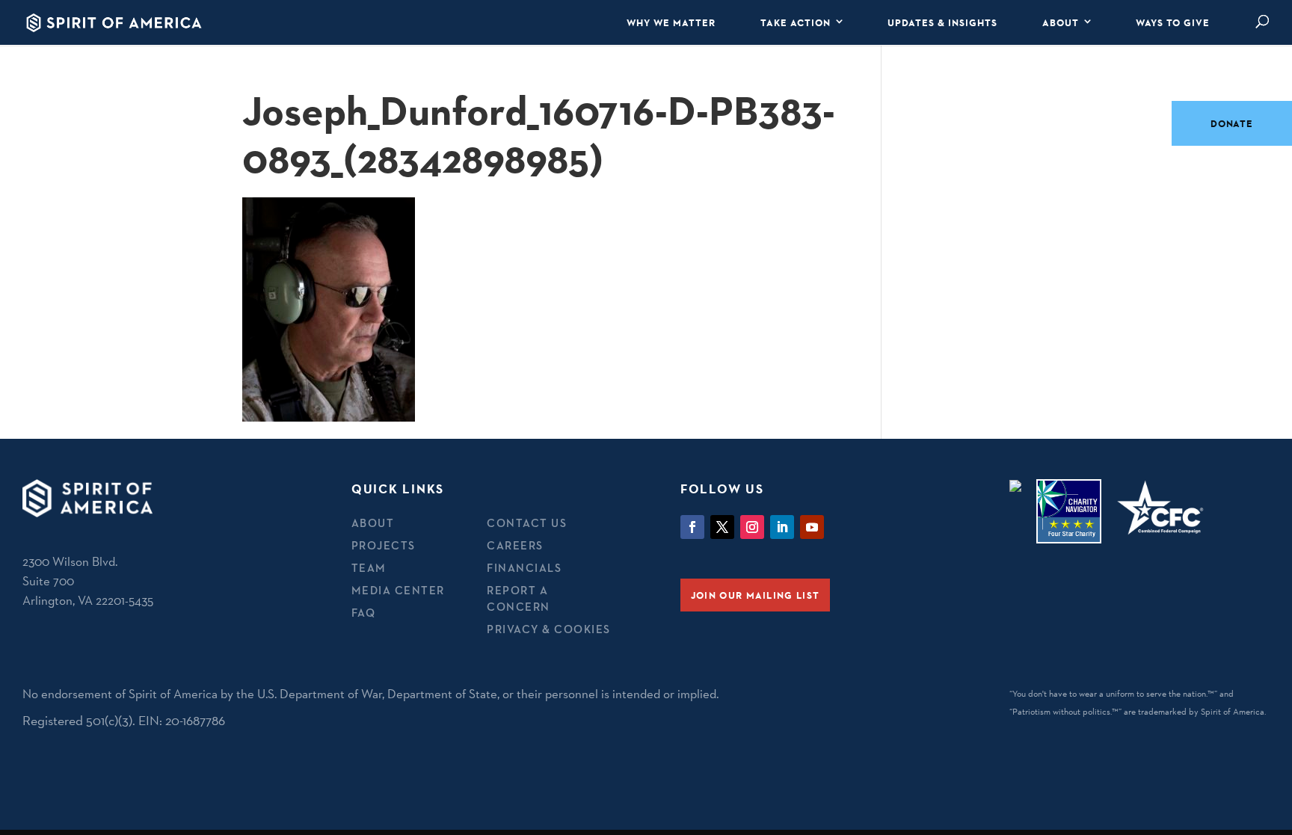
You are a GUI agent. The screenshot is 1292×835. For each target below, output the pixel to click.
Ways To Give (1173, 22)
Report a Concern (518, 598)
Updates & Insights (942, 22)
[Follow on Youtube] (812, 527)
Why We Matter (671, 22)
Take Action (795, 22)
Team (369, 568)
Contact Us (527, 523)
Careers (515, 545)
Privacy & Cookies (549, 629)
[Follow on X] (722, 527)
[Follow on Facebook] (692, 527)
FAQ (363, 612)
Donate (1232, 123)
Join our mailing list (755, 595)
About (1060, 22)
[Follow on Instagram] (752, 527)
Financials (524, 568)
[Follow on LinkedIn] (782, 527)
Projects (383, 545)
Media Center (398, 590)
